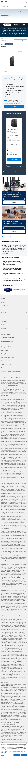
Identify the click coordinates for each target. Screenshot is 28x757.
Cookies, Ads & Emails (6, 361)
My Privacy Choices (6, 357)
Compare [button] (20, 51)
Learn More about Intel (17, 290)
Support (3, 302)
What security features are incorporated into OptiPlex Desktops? (13, 274)
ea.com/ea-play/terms (20, 490)
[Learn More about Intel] (8, 289)
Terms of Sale (4, 350)
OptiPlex (8, 44)
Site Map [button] (3, 309)
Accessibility (4, 367)
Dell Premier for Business (7, 337)
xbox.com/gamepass (10, 490)
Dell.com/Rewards (7, 736)
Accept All (24, 755)
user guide (6, 450)
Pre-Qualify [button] (18, 103)
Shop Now (14, 202)
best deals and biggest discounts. (16, 172)
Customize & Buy (14, 159)
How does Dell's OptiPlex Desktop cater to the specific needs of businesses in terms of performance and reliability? (13, 263)
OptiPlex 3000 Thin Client (13, 78)
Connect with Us (5, 305)
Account (3, 298)
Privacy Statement (5, 354)
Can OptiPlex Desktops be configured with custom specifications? (12, 284)
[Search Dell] (25, 6)
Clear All (3, 44)
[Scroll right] (26, 25)
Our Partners (4, 325)
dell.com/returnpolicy (13, 385)
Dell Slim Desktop (12, 129)
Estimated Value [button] (10, 137)
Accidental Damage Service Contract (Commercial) (14, 438)
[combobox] (14, 6)
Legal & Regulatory (6, 364)
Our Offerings (4, 318)
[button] (22, 2)
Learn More (14, 199)
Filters (21, 40)
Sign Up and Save (4, 15)
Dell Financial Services (7, 341)
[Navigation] (2, 2)
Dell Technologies (5, 334)
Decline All (17, 755)
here (16, 513)
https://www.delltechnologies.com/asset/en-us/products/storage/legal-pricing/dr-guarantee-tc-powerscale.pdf (12, 473)
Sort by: (3, 38)
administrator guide (13, 451)
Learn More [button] (13, 103)
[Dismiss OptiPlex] (11, 44)
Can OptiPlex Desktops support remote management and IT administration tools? (12, 279)
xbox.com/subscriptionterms (8, 486)
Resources (3, 328)
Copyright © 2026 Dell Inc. (7, 347)
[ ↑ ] (19, 425)
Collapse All (13, 237)
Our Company (4, 321)
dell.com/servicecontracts (12, 425)
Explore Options (14, 106)
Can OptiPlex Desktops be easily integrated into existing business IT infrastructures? (12, 269)
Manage (2, 755)
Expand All (5, 237)
